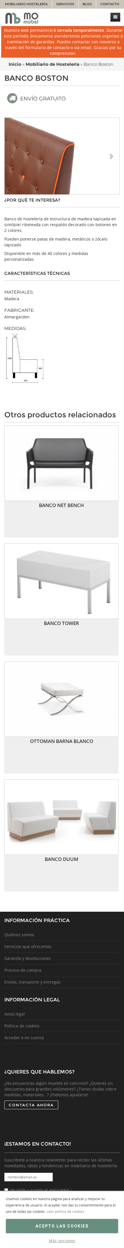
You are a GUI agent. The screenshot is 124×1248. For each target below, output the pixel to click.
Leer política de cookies (65, 1211)
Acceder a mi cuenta (24, 1037)
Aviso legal (14, 1014)
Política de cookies (22, 1026)
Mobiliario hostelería (26, 4)
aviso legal (59, 1190)
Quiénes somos (19, 934)
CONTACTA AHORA (31, 1105)
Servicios (65, 4)
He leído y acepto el (41, 1190)
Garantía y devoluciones (27, 958)
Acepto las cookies (62, 1226)
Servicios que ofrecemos (27, 946)
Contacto (109, 4)
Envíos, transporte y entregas (32, 982)
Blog (87, 4)
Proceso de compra (22, 970)
